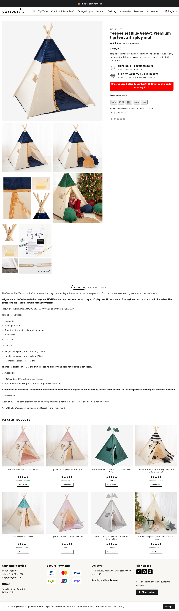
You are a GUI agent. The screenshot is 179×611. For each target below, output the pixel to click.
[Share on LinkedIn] (124, 119)
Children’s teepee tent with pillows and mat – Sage (156, 537)
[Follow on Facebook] (138, 571)
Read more (23, 485)
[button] (34, 11)
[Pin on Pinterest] (121, 119)
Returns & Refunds (136, 108)
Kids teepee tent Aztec (23, 536)
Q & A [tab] (103, 287)
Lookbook (139, 11)
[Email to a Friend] (118, 119)
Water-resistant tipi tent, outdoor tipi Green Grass (111, 470)
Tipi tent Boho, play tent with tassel (67, 469)
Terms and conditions (119, 108)
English (171, 11)
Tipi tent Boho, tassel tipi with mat (23, 469)
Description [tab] (79, 287)
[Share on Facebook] (111, 119)
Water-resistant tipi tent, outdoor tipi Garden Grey (111, 537)
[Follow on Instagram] (144, 571)
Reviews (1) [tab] (93, 287)
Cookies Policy (117, 606)
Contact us (152, 11)
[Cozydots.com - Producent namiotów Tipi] (15, 11)
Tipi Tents (43, 11)
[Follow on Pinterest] (150, 571)
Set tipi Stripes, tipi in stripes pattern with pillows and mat (156, 470)
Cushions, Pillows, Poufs (63, 11)
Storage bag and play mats (91, 11)
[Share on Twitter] (115, 119)
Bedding (112, 11)
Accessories (125, 11)
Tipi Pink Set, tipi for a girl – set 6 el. (67, 536)
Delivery (149, 108)
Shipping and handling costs (105, 580)
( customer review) (130, 43)
